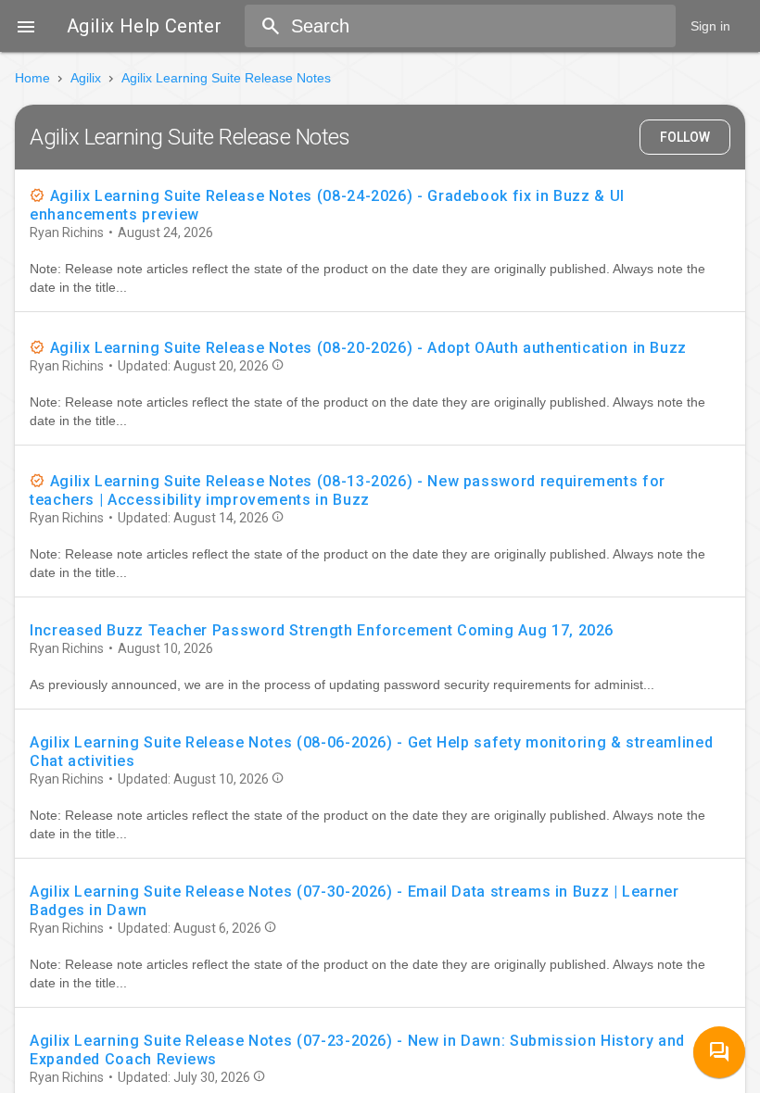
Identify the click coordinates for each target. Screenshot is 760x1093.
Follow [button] (685, 137)
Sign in (710, 26)
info (278, 364)
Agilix (85, 77)
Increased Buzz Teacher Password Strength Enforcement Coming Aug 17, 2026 (322, 630)
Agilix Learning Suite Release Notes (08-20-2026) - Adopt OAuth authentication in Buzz (368, 348)
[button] (26, 26)
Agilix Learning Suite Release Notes (226, 77)
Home (32, 77)
